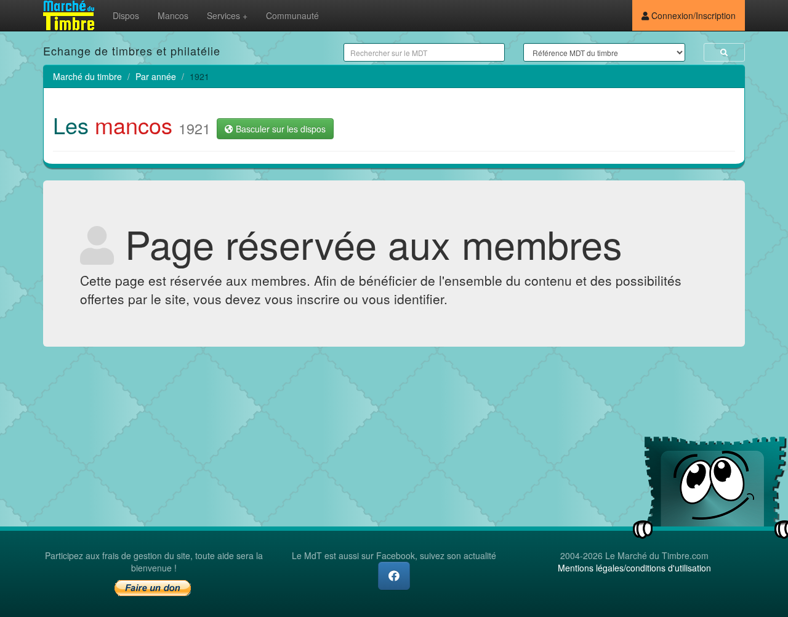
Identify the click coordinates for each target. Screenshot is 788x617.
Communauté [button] (292, 15)
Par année (155, 76)
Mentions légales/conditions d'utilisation (634, 568)
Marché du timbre (87, 76)
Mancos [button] (173, 15)
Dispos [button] (126, 15)
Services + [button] (227, 15)
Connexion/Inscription (692, 15)
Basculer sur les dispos (279, 129)
